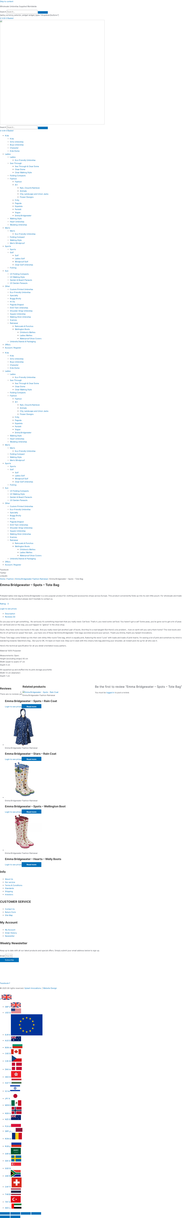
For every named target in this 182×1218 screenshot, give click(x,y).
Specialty (14, 295)
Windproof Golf (21, 261)
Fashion (13, 178)
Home (2, 579)
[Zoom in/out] (5, 1213)
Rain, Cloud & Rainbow (30, 188)
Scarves (13, 320)
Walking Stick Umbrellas (20, 317)
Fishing (13, 268)
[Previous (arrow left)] (5, 1217)
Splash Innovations (32, 988)
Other (7, 286)
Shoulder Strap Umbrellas (21, 311)
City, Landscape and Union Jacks (34, 194)
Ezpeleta (18, 206)
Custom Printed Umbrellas (21, 289)
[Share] (26, 1213)
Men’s (7, 228)
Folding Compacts (18, 175)
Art (16, 185)
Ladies (8, 154)
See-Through (16, 163)
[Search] (43, 12)
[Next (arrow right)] (15, 1217)
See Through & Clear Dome (27, 166)
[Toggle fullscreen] (15, 1213)
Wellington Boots (22, 329)
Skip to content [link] (6, 1)
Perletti (18, 209)
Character (14, 148)
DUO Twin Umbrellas (19, 308)
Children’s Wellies (27, 332)
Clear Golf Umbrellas (24, 265)
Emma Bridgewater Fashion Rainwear (31, 579)
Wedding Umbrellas (18, 225)
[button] (91, 569)
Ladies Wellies (26, 335)
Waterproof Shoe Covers (30, 338)
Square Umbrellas (18, 314)
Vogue (17, 212)
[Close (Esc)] (36, 1213)
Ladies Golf (20, 258)
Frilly (17, 200)
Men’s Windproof (17, 243)
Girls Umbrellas (17, 142)
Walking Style (16, 218)
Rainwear (14, 323)
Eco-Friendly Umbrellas (25, 160)
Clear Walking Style (23, 172)
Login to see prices (8, 609)
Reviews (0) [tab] (10, 617)
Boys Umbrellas (17, 145)
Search (3, 12)
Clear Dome (20, 169)
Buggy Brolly (15, 298)
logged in (110, 692)
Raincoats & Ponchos (24, 326)
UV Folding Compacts (19, 274)
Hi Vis (12, 301)
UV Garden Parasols (18, 283)
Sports (8, 246)
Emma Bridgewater (23, 215)
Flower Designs (27, 197)
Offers (7, 344)
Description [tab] (10, 613)
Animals (23, 191)
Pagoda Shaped (17, 304)
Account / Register (13, 348)
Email (2, 956)
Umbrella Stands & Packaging (23, 341)
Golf (11, 252)
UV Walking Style (17, 277)
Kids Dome (15, 151)
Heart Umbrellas (17, 221)
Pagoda (18, 203)
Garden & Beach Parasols (21, 280)
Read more (31, 706)
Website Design (50, 988)
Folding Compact (17, 237)
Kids (7, 135)
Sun (6, 271)
